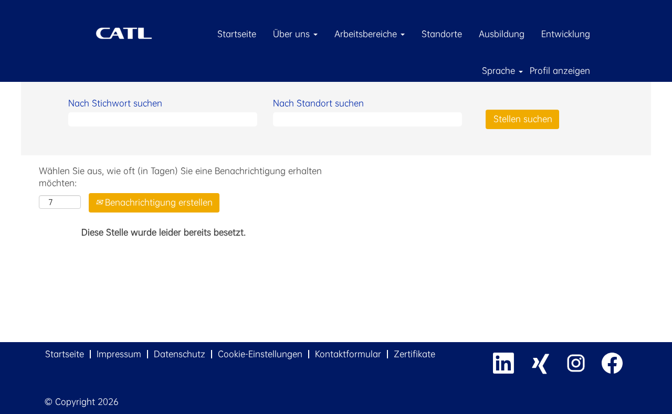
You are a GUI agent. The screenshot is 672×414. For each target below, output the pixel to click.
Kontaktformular (348, 353)
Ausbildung (501, 33)
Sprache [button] (500, 71)
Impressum (119, 353)
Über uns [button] (292, 33)
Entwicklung (565, 33)
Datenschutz (179, 353)
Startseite (236, 33)
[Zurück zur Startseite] (123, 32)
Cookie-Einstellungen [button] (260, 353)
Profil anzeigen (560, 71)
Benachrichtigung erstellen (157, 202)
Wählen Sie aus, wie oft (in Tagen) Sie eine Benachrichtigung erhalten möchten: (180, 176)
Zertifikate (414, 353)
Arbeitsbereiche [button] (367, 33)
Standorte (442, 33)
